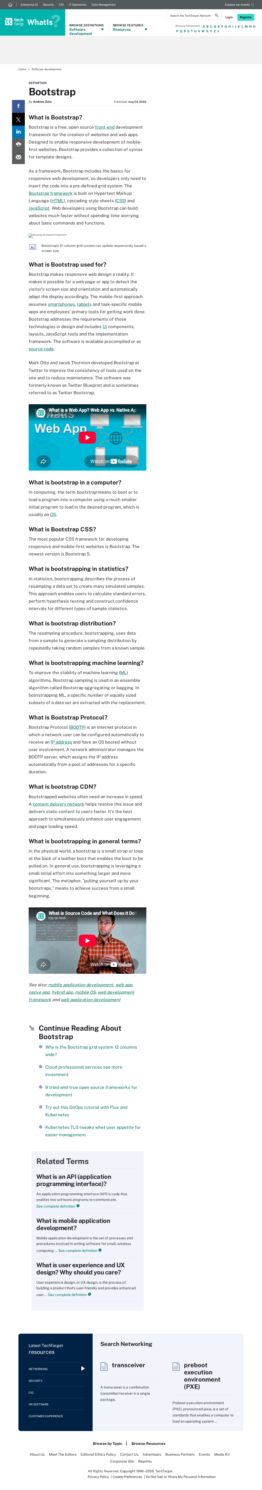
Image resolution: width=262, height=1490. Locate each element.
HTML (57, 200)
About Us (37, 1454)
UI (105, 326)
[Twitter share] (18, 119)
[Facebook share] (18, 106)
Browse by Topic (107, 1443)
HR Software (39, 1404)
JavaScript (39, 208)
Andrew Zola (42, 102)
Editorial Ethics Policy (98, 1454)
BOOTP (77, 727)
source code (41, 348)
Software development (46, 69)
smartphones (61, 304)
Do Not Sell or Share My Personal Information (181, 1477)
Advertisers (152, 1454)
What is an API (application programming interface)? (73, 1180)
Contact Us (129, 1454)
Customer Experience (46, 1416)
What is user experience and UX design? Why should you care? (80, 1268)
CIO (61, 4)
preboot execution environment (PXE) (202, 1375)
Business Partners (180, 1454)
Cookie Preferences (128, 1477)
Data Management (104, 4)
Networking (38, 1369)
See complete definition (55, 1206)
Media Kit (222, 1454)
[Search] (216, 16)
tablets (84, 304)
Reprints (145, 1461)
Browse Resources (149, 1443)
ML (123, 672)
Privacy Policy (98, 1477)
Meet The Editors (63, 1454)
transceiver (128, 1365)
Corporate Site (122, 1461)
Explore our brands (237, 4)
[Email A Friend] (18, 157)
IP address (61, 742)
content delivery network (58, 804)
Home (22, 69)
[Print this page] (18, 144)
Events (204, 1454)
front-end (105, 127)
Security (48, 4)
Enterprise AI (29, 4)
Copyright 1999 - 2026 (137, 1471)
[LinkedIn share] (18, 132)
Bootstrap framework (51, 193)
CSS (120, 200)
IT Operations (77, 4)
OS (53, 514)
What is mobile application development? (73, 1224)
